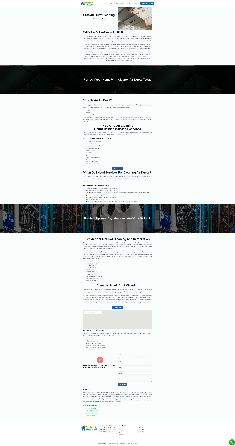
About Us (116, 3)
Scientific (140, 425)
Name (120, 354)
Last (136, 358)
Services (122, 3)
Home (110, 3)
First (119, 358)
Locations (121, 434)
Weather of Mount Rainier (92, 412)
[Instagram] (142, 435)
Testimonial (128, 3)
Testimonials (141, 433)
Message (120, 373)
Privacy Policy (141, 431)
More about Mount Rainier (92, 410)
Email (119, 361)
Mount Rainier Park (90, 415)
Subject (120, 367)
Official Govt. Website (91, 408)
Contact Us (135, 3)
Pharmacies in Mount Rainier (93, 414)
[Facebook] (139, 435)
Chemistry (140, 427)
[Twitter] (140, 435)
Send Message (123, 384)
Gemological (141, 429)
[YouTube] (144, 435)
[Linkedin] (145, 435)
